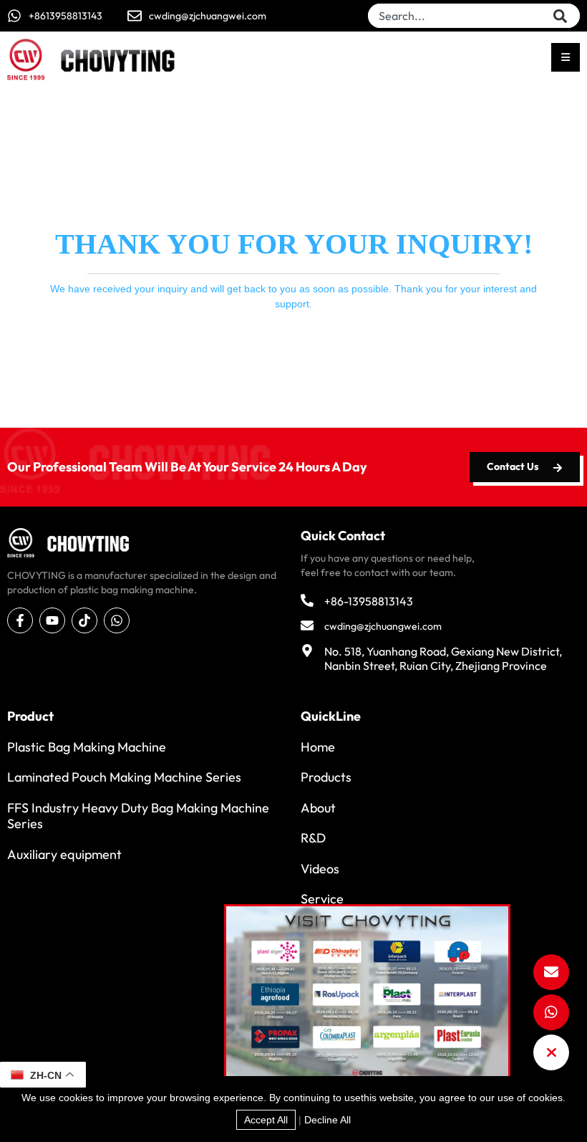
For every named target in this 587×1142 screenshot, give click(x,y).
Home (318, 747)
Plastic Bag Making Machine (86, 747)
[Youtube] (52, 620)
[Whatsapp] (117, 620)
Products (326, 777)
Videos (320, 868)
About (318, 808)
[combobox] (460, 16)
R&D (313, 838)
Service (322, 899)
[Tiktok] (84, 620)
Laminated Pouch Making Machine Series (124, 777)
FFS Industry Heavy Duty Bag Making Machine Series (138, 816)
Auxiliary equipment (64, 854)
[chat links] (551, 1052)
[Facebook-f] (20, 620)
